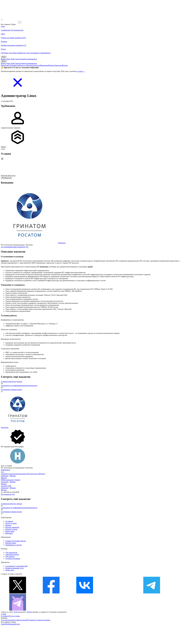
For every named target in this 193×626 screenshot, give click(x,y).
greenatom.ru (5, 470)
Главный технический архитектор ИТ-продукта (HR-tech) (23, 474)
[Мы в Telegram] (151, 593)
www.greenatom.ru (8, 247)
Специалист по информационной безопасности (19, 385)
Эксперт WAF (6, 486)
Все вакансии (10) (21, 247)
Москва (13, 476)
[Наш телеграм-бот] (17, 610)
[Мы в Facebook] (51, 593)
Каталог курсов (11, 529)
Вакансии (4, 65)
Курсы (17, 624)
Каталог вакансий (12, 527)
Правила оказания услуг (14, 568)
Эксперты (36, 65)
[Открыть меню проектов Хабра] (2, 19)
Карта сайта (9, 531)
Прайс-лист (9, 570)
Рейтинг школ (10, 543)
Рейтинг (51, 65)
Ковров (12, 482)
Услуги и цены (11, 523)
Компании (44, 65)
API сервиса (10, 556)
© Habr (3, 614)
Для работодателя (12, 554)
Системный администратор (11, 389)
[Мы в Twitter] (17, 593)
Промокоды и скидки (13, 545)
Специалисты (13, 65)
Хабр (3, 624)
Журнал (65, 65)
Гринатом (61, 243)
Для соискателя (11, 552)
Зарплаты (58, 65)
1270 (15, 612)
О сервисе (9, 521)
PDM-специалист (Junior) (10, 480)
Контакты (9, 533)
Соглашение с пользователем (16, 566)
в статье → (81, 71)
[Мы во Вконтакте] (84, 593)
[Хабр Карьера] (9, 22)
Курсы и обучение (26, 65)
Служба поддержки (12, 558)
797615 (29, 612)
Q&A (7, 624)
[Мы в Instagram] (118, 593)
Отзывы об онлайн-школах (15, 541)
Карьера (12, 624)
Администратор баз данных (11, 381)
